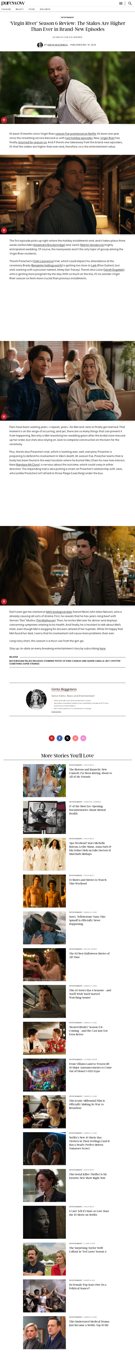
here (102, 648)
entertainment (67, 17)
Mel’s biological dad (59, 612)
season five (62, 134)
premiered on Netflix (83, 134)
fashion (6, 9)
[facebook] (60, 738)
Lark (94, 265)
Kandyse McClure (27, 464)
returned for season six (32, 142)
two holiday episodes (79, 138)
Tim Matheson (46, 620)
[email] (83, 738)
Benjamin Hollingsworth (47, 265)
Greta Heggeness (57, 45)
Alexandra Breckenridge (49, 245)
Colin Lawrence (43, 261)
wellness (45, 9)
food (32, 9)
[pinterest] (4, 120)
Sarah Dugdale (113, 270)
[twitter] (67, 738)
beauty (20, 9)
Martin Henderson (92, 245)
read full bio (56, 712)
